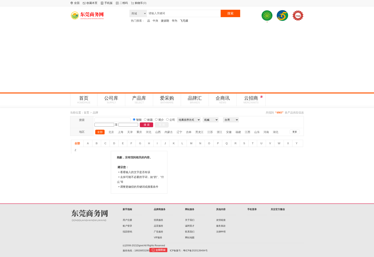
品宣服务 (158, 225)
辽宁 (179, 132)
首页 (83, 99)
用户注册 (127, 220)
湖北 (275, 132)
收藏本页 (91, 2)
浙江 (219, 132)
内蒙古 (169, 132)
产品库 (139, 99)
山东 (257, 132)
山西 (158, 132)
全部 (100, 132)
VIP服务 (158, 237)
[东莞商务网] (98, 16)
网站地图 (189, 237)
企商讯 (223, 99)
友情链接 (221, 220)
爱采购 (167, 99)
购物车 (139, 2)
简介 (161, 119)
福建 (238, 132)
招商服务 (158, 220)
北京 (111, 132)
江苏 (210, 132)
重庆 (139, 132)
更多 (294, 131)
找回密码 (127, 231)
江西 (247, 132)
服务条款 (221, 225)
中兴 (155, 20)
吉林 (188, 132)
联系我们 (189, 231)
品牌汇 (195, 99)
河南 (266, 132)
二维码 (124, 2)
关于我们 (189, 220)
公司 (172, 119)
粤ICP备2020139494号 (195, 250)
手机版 (108, 2)
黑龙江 (199, 132)
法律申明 (221, 231)
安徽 (229, 132)
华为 (174, 20)
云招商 (250, 99)
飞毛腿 (184, 20)
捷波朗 (165, 20)
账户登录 (127, 225)
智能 (138, 119)
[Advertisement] (187, 57)
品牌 (95, 112)
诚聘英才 (189, 225)
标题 (149, 119)
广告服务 (158, 231)
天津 (130, 132)
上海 (120, 132)
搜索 (230, 13)
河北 (148, 132)
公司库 (111, 99)
